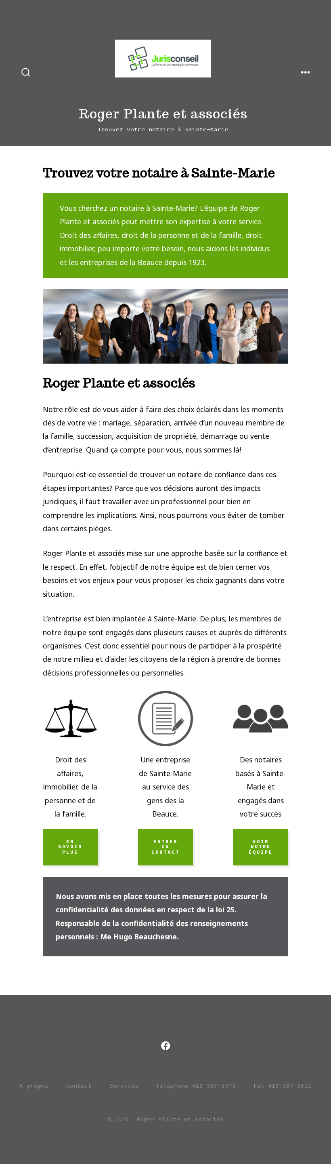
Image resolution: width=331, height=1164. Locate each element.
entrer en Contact (165, 847)
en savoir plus (70, 847)
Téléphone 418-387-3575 (196, 1085)
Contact (79, 1085)
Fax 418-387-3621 (282, 1085)
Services (123, 1085)
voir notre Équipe (261, 847)
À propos (33, 1085)
